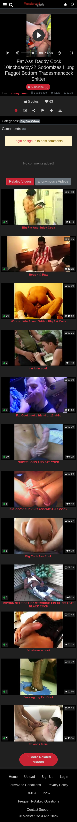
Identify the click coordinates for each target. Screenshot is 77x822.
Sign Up (47, 776)
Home (13, 776)
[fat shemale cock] (38, 630)
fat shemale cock (39, 650)
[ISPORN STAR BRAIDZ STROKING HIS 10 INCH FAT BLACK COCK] (38, 582)
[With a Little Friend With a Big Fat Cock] (38, 301)
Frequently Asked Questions (38, 801)
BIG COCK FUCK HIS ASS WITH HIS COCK (38, 509)
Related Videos (20, 181)
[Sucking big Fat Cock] (38, 677)
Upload (29, 776)
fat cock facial (38, 744)
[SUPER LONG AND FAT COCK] (38, 442)
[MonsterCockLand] (33, 4)
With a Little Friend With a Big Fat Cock (38, 321)
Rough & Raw (38, 274)
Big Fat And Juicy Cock (38, 227)
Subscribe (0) (39, 87)
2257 (47, 793)
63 (50, 101)
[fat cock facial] (38, 723)
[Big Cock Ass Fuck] (38, 536)
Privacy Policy (57, 785)
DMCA (32, 793)
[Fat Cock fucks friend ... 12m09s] (38, 395)
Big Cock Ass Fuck (38, 556)
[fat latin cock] (38, 348)
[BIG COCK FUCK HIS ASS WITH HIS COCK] (38, 489)
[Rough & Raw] (38, 254)
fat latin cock (38, 368)
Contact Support (38, 809)
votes (33, 101)
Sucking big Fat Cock (38, 697)
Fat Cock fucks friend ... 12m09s (38, 415)
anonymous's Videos (53, 181)
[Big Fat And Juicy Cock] (38, 207)
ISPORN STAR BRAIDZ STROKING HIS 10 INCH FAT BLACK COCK (38, 604)
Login (64, 776)
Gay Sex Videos (30, 121)
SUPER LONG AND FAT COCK (38, 462)
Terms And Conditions (25, 785)
